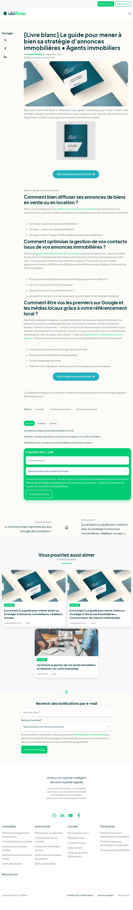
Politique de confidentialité (95, 479)
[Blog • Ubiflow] (66, 527)
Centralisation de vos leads (17, 841)
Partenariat (107, 826)
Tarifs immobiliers (12, 863)
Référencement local (86, 409)
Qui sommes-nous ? (78, 832)
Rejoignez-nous (76, 837)
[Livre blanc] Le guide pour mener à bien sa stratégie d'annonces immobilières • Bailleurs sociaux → (104, 529)
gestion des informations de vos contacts (58, 253)
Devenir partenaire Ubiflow (115, 850)
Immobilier (39, 409)
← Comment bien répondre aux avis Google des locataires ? (28, 529)
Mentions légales (106, 895)
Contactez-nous (76, 842)
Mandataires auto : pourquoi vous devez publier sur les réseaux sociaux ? (58, 442)
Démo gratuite (105, 4)
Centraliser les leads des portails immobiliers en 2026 (49, 430)
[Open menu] (129, 13)
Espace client (123, 4)
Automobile (42, 826)
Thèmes (41, 423)
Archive (53, 423)
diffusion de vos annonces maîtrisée (76, 208)
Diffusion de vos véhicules (49, 832)
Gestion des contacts (60, 409)
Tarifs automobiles (45, 863)
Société (73, 826)
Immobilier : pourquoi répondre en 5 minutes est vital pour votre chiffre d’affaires (62, 436)
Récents (29, 423)
